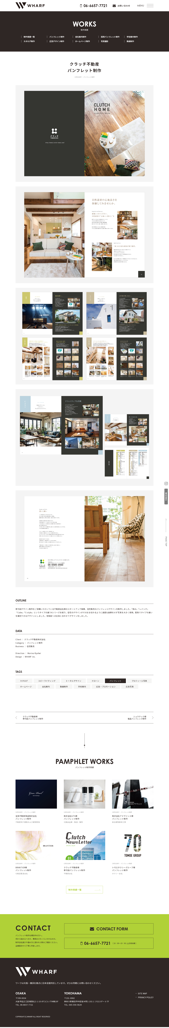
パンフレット (115, 680)
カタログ (24, 680)
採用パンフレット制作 (110, 37)
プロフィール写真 (139, 680)
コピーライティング (46, 680)
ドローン (95, 680)
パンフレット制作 (56, 37)
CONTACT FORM (112, 928)
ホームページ (26, 686)
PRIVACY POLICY (145, 997)
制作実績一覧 (29, 37)
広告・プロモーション (106, 686)
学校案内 (82, 686)
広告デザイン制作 (56, 41)
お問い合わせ (123, 5)
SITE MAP (142, 993)
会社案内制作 (80, 37)
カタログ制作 (29, 41)
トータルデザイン (73, 680)
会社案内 (46, 686)
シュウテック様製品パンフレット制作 (137, 717)
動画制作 (130, 41)
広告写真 (130, 686)
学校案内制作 (132, 37)
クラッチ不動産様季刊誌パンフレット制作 (33, 717)
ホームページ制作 (82, 41)
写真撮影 (104, 41)
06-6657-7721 (95, 5)
